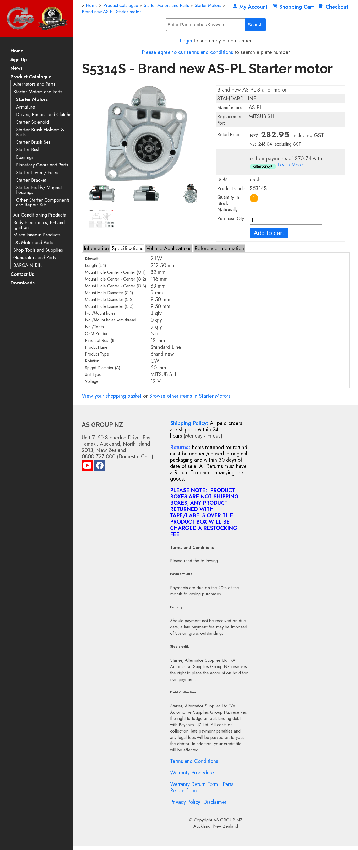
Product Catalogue (31, 77)
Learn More (290, 165)
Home (17, 51)
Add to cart (269, 232)
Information (96, 248)
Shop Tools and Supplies (38, 250)
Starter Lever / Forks (37, 172)
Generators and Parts (34, 257)
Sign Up (18, 60)
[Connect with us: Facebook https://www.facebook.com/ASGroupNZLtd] (99, 466)
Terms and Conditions (194, 761)
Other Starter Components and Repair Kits (43, 202)
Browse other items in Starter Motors (189, 396)
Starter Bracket (31, 180)
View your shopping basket (112, 396)
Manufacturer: (231, 107)
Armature (25, 107)
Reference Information (219, 248)
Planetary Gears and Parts (42, 165)
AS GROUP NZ (227, 820)
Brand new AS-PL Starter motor (111, 11)
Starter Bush (28, 149)
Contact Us (22, 274)
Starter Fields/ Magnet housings (39, 190)
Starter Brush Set (33, 142)
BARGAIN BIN (28, 265)
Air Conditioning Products (39, 215)
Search (255, 24)
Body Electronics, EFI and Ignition (39, 225)
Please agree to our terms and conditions (187, 52)
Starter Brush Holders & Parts (40, 132)
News (16, 68)
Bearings (25, 157)
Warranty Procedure (192, 773)
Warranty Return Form (194, 784)
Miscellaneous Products (37, 235)
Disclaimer (214, 802)
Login (186, 41)
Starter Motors (32, 99)
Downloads (22, 283)
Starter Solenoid (32, 122)
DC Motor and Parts (33, 242)
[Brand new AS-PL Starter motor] (146, 180)
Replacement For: (230, 119)
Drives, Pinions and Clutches (44, 114)
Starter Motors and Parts (37, 91)
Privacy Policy (185, 802)
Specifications (127, 248)
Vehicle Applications (168, 248)
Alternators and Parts (34, 84)
